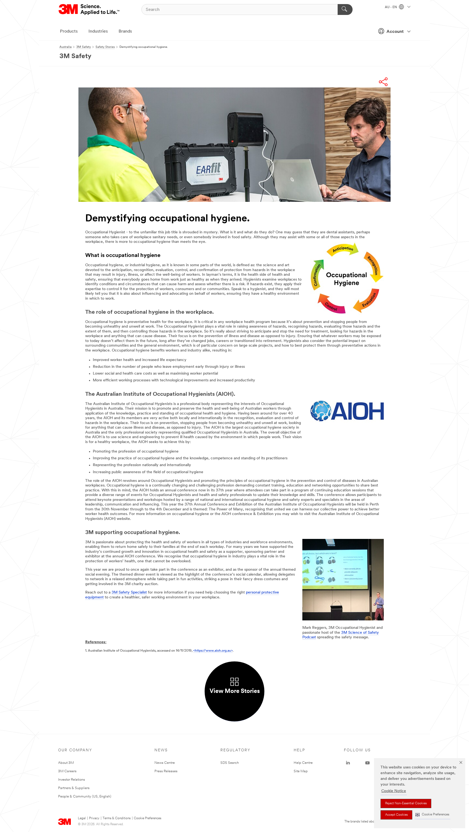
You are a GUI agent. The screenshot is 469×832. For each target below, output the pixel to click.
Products (69, 31)
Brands (125, 31)
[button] (432, 814)
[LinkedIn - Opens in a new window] (348, 763)
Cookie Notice (393, 791)
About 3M (66, 763)
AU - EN (391, 7)
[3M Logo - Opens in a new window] (89, 9)
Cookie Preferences (147, 818)
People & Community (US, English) (84, 796)
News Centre (164, 763)
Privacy (94, 818)
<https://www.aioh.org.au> (213, 650)
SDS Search (229, 763)
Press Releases (166, 771)
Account (395, 32)
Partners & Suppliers (74, 788)
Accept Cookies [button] (396, 815)
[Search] (345, 9)
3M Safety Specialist (129, 593)
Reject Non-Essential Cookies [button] (406, 803)
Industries (98, 31)
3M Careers (67, 771)
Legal (82, 818)
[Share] (383, 81)
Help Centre (303, 763)
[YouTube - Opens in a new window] (367, 763)
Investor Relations (71, 779)
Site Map (301, 771)
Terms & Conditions (117, 818)
